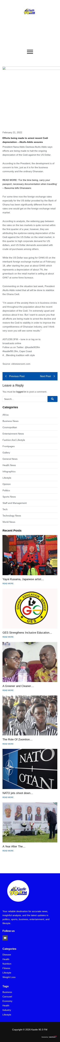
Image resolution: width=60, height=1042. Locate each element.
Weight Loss (9, 977)
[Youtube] (5, 937)
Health (5, 959)
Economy (7, 1001)
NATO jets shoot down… (17, 793)
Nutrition (6, 964)
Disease (6, 955)
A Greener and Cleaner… (18, 686)
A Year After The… (14, 846)
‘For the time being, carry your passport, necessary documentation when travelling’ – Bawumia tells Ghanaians (29, 184)
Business (7, 992)
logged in (21, 391)
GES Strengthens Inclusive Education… (27, 632)
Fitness (6, 968)
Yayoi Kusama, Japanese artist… (23, 579)
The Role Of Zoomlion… (17, 739)
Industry (6, 1010)
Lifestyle (6, 973)
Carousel (7, 997)
